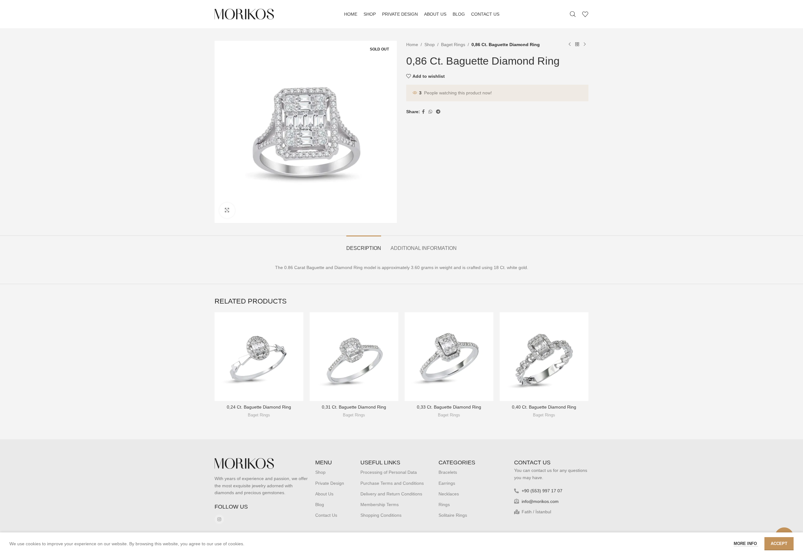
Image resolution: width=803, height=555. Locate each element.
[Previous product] (569, 44)
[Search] (572, 14)
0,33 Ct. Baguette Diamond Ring (449, 407)
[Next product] (584, 44)
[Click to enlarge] (227, 210)
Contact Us (326, 515)
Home (412, 44)
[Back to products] (577, 44)
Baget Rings (453, 44)
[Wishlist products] (585, 14)
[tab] (363, 245)
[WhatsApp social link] (430, 112)
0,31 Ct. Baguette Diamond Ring (354, 407)
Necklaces (449, 493)
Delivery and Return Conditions (391, 493)
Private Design (329, 483)
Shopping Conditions (381, 515)
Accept (779, 543)
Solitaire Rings (453, 515)
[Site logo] (244, 13)
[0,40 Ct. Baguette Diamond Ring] (544, 356)
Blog (319, 504)
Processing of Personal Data (388, 472)
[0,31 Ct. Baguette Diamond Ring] (354, 356)
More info (746, 543)
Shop (429, 44)
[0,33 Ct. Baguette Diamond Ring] (449, 356)
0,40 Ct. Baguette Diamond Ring (544, 407)
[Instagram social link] (219, 519)
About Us (324, 493)
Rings (444, 504)
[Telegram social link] (438, 112)
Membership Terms (379, 504)
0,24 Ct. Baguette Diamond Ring (259, 407)
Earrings (447, 483)
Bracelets (448, 472)
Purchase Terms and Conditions (392, 483)
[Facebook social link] (423, 112)
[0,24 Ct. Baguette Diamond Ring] (259, 356)
